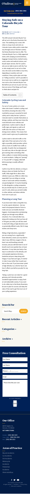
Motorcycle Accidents (6, 462)
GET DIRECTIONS (8, 430)
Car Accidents (7, 456)
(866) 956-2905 (15, 437)
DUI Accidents (7, 459)
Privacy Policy (23, 484)
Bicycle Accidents (8, 453)
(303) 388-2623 (10, 439)
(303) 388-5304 (20, 11)
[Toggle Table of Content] (19, 95)
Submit (15, 403)
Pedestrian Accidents (6, 468)
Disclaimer (16, 484)
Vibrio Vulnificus (7, 472)
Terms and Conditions (16, 486)
